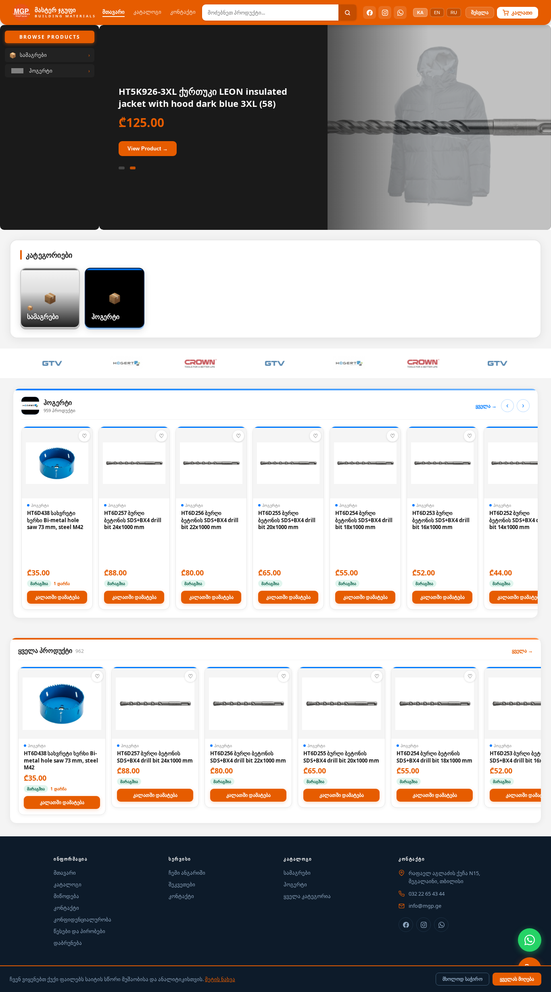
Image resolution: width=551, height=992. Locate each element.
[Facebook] (369, 12)
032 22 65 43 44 (427, 893)
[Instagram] (384, 12)
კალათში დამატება (57, 597)
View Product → (147, 149)
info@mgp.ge (425, 905)
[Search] (347, 12)
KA (420, 12)
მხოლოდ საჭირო (462, 979)
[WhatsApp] (400, 12)
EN (437, 12)
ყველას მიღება (517, 979)
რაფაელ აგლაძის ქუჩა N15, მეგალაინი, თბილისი (444, 877)
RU (454, 12)
